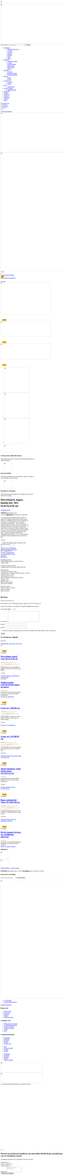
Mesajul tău (4, 1171)
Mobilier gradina (11, 90)
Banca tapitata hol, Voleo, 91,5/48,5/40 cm (10, 801)
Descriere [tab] (3, 555)
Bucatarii (6, 70)
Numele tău (4, 1162)
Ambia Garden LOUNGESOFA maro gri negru (10, 684)
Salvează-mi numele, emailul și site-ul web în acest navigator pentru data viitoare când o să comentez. (29, 630)
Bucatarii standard (12, 73)
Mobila (9, 84)
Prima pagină (4, 278)
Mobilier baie (10, 87)
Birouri (6, 76)
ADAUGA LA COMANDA (8, 548)
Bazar (5, 100)
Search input (4, 45)
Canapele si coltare (12, 61)
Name (3, 624)
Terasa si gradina (8, 88)
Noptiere (9, 55)
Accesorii (9, 51)
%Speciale (7, 91)
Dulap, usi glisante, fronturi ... (8, 846)
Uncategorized (12, 278)
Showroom (7, 97)
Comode (9, 52)
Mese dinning (10, 67)
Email (3, 627)
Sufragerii (6, 60)
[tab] (32, 555)
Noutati (6, 93)
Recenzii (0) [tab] (4, 557)
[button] (9, 549)
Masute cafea (10, 66)
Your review (4, 621)
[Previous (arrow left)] (1, 1150)
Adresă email (4, 1165)
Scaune (9, 69)
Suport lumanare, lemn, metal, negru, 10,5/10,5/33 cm (11, 771)
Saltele (9, 58)
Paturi (8, 57)
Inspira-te (6, 96)
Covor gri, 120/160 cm (10, 708)
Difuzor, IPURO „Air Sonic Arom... (10, 868)
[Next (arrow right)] (3, 1150)
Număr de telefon (5, 1164)
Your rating (4, 609)
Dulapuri (9, 54)
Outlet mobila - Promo (9, 554)
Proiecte (6, 99)
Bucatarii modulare (12, 75)
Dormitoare (7, 48)
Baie (5, 85)
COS (2, 276)
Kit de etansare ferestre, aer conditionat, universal (11, 834)
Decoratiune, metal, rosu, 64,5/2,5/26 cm (9, 657)
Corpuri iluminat (11, 64)
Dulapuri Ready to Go (13, 49)
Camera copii (7, 81)
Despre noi (7, 94)
